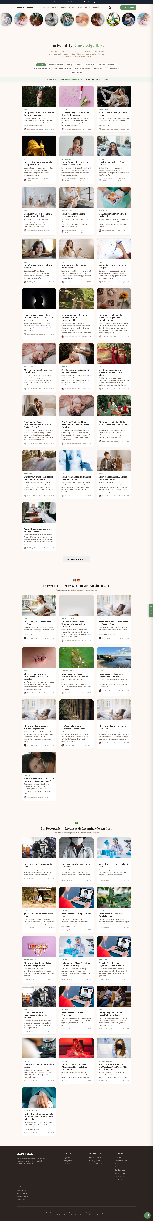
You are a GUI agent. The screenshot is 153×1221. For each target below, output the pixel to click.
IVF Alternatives (114, 68)
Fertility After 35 (99, 68)
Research (118, 1167)
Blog (80, 7)
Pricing (96, 7)
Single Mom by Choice (82, 68)
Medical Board (120, 1173)
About (87, 7)
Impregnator (68, 1161)
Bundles (66, 1167)
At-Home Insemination (56, 65)
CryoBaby (67, 1158)
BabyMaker (67, 1164)
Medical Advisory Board (73, 80)
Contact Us (119, 1179)
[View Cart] (109, 7)
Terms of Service (22, 1193)
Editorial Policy (21, 1200)
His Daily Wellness (95, 1161)
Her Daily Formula (95, 1158)
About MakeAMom (121, 1161)
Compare (62, 7)
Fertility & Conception (74, 65)
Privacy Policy (21, 1190)
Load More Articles (76, 559)
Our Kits (45, 7)
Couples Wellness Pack (97, 1164)
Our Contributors (120, 1170)
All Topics (41, 65)
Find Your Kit (128, 7)
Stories (72, 7)
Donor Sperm (90, 65)
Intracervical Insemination (107, 65)
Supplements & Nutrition (42, 68)
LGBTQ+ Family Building (62, 68)
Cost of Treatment (76, 72)
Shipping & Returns (121, 1176)
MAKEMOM (25, 7)
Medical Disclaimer (23, 1196)
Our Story (118, 1158)
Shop (54, 7)
